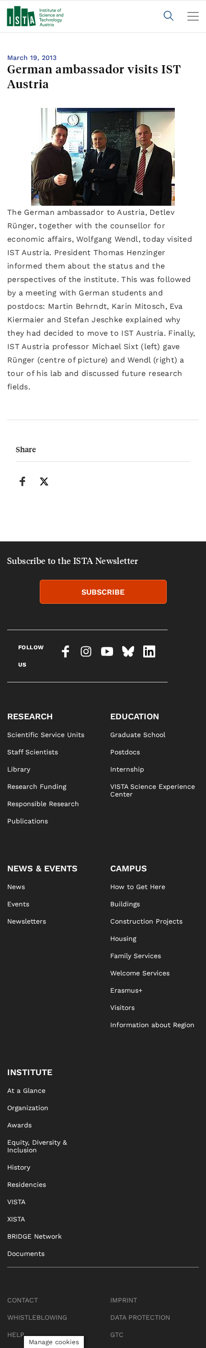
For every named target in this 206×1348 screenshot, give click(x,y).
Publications (27, 821)
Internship (127, 769)
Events (18, 904)
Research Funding (36, 786)
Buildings (125, 904)
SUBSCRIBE (103, 592)
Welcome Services (140, 973)
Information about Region (152, 1025)
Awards (19, 1125)
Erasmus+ (126, 990)
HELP (15, 1334)
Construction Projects (146, 921)
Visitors (122, 1007)
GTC (117, 1334)
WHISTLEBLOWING (37, 1317)
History (18, 1167)
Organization (27, 1108)
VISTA (16, 1202)
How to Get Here (137, 887)
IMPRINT (123, 1300)
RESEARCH (30, 716)
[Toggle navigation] (193, 16)
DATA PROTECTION (140, 1317)
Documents (26, 1253)
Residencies (26, 1184)
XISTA (16, 1219)
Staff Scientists (32, 752)
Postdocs (125, 752)
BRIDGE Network (34, 1236)
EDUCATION (134, 716)
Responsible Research (43, 804)
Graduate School (137, 734)
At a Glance (26, 1090)
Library (18, 769)
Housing (123, 938)
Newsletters (26, 921)
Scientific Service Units (45, 734)
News (16, 887)
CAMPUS (128, 868)
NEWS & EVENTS (42, 868)
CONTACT (22, 1300)
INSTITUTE (29, 1072)
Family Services (135, 956)
